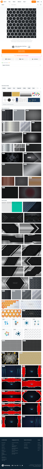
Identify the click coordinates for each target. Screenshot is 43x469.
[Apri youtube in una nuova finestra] (22, 465)
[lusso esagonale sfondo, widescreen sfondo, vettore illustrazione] (32, 218)
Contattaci (26, 444)
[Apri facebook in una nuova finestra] (12, 465)
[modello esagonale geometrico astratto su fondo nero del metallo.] (12, 157)
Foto (9, 1)
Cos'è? (9, 62)
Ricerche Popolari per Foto (15, 451)
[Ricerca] (38, 4)
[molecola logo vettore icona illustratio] (18, 333)
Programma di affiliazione (14, 446)
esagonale (19, 88)
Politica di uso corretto (36, 466)
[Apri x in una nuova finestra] (20, 465)
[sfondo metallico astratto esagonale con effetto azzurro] (11, 371)
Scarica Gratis (21, 51)
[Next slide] (39, 88)
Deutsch (38, 447)
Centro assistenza (27, 442)
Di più (24, 1)
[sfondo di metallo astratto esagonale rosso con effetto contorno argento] (11, 396)
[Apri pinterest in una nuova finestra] (17, 465)
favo (14, 88)
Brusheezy (3, 442)
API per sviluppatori (4, 451)
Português (39, 445)
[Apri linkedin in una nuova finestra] (15, 465)
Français (38, 448)
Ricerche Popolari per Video (15, 453)
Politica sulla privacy (37, 465)
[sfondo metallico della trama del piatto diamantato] (12, 138)
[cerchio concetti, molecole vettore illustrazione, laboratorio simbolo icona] (16, 323)
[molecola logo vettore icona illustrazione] (6, 323)
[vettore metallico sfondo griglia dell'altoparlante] (33, 115)
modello (4, 88)
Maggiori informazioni (6, 65)
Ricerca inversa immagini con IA (4, 454)
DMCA (13, 444)
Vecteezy (3, 444)
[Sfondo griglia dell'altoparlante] (21, 181)
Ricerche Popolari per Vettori (15, 449)
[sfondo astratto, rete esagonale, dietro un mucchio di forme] (32, 207)
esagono (9, 88)
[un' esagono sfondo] (10, 358)
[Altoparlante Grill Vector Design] (35, 181)
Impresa (3, 447)
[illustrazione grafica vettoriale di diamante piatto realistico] (36, 127)
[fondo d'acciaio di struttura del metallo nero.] (33, 148)
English (38, 442)
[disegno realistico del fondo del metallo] (11, 127)
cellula (24, 88)
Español (38, 444)
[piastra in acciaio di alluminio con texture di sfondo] (32, 157)
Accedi (38, 1)
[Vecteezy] (2, 2)
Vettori (5, 1)
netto (34, 88)
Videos (14, 1)
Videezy (3, 445)
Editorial (19, 1)
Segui (29, 47)
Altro (38, 450)
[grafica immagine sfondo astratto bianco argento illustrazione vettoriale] (10, 192)
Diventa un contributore (26, 448)
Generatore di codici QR (4, 460)
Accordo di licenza (15, 442)
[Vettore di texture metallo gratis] (32, 169)
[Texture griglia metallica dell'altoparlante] (19, 148)
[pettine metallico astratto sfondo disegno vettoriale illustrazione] (7, 148)
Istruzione (3, 448)
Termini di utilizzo (30, 465)
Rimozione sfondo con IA (4, 457)
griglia (29, 88)
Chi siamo (25, 445)
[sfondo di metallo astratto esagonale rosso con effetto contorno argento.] (31, 371)
